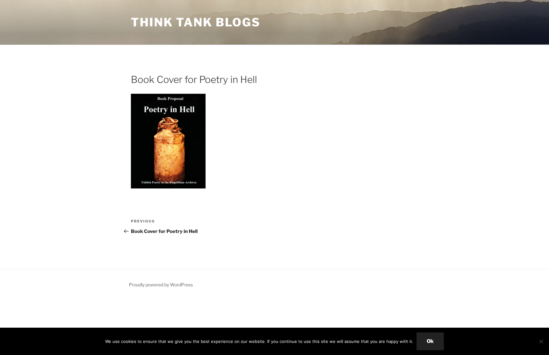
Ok (430, 341)
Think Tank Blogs (196, 22)
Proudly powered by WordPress (161, 284)
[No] (541, 341)
